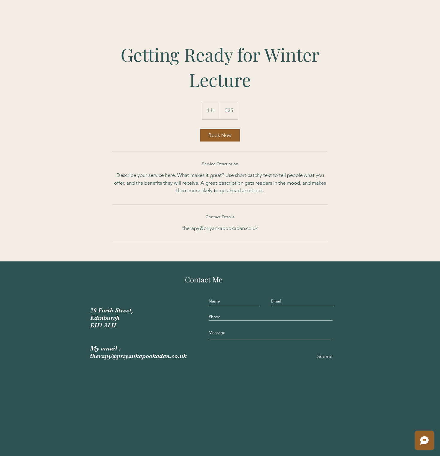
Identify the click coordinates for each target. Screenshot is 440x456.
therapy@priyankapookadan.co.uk (138, 355)
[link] (220, 135)
